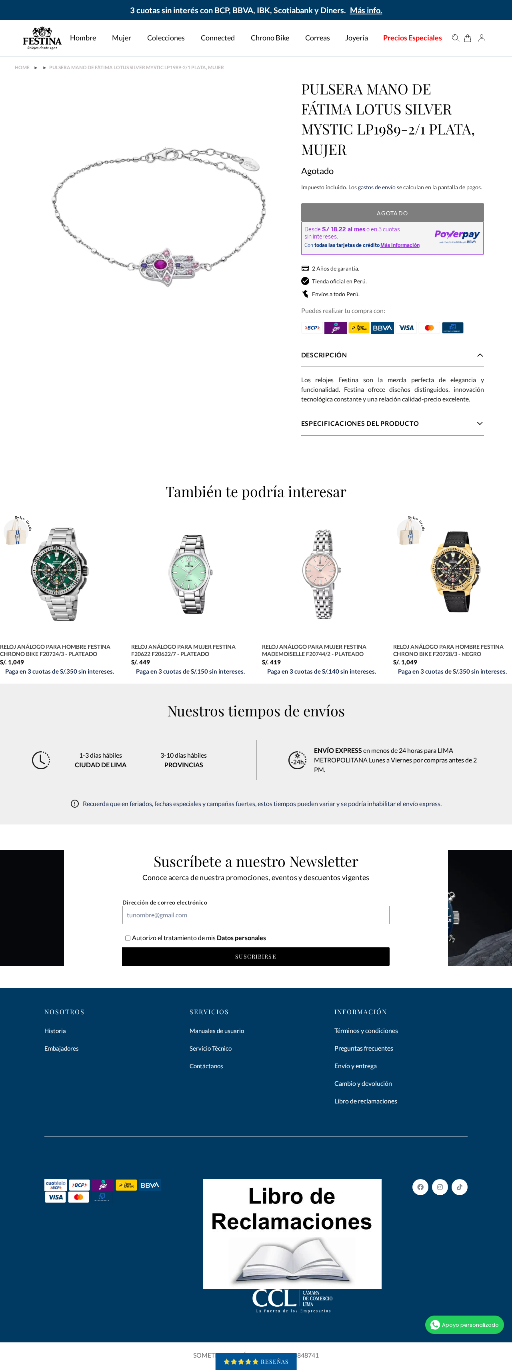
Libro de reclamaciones (365, 1101)
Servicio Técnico (211, 1048)
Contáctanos (206, 1065)
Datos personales (241, 937)
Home (22, 67)
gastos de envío (377, 187)
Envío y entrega (355, 1065)
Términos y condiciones (366, 1030)
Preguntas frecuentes (363, 1048)
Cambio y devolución (363, 1083)
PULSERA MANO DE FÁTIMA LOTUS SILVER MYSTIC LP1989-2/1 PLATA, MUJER (136, 67)
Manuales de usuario (217, 1030)
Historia (55, 1030)
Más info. (366, 10)
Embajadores (61, 1048)
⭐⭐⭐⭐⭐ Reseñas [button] (256, 1361)
